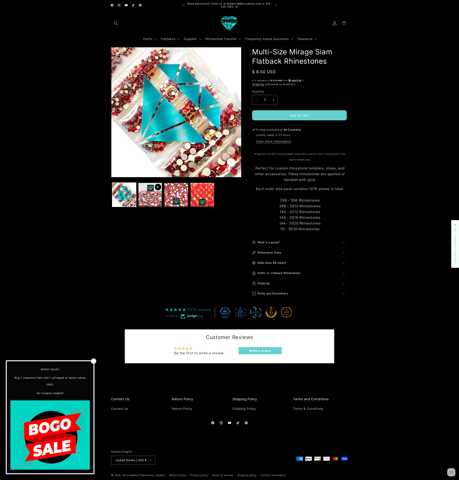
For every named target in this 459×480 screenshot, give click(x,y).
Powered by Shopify (152, 475)
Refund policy (177, 475)
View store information (273, 141)
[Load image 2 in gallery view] (176, 195)
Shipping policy (247, 475)
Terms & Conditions (308, 408)
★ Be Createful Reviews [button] (455, 244)
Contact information (273, 475)
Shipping (258, 84)
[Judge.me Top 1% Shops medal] (271, 312)
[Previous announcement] (183, 5)
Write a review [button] (260, 351)
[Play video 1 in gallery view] (150, 195)
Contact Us (119, 408)
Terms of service (222, 475)
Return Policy (182, 408)
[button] (116, 23)
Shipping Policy (244, 408)
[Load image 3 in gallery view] (202, 195)
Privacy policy (199, 475)
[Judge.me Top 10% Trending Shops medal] (286, 312)
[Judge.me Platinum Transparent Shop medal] (256, 312)
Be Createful (130, 475)
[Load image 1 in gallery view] (124, 195)
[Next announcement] (276, 5)
